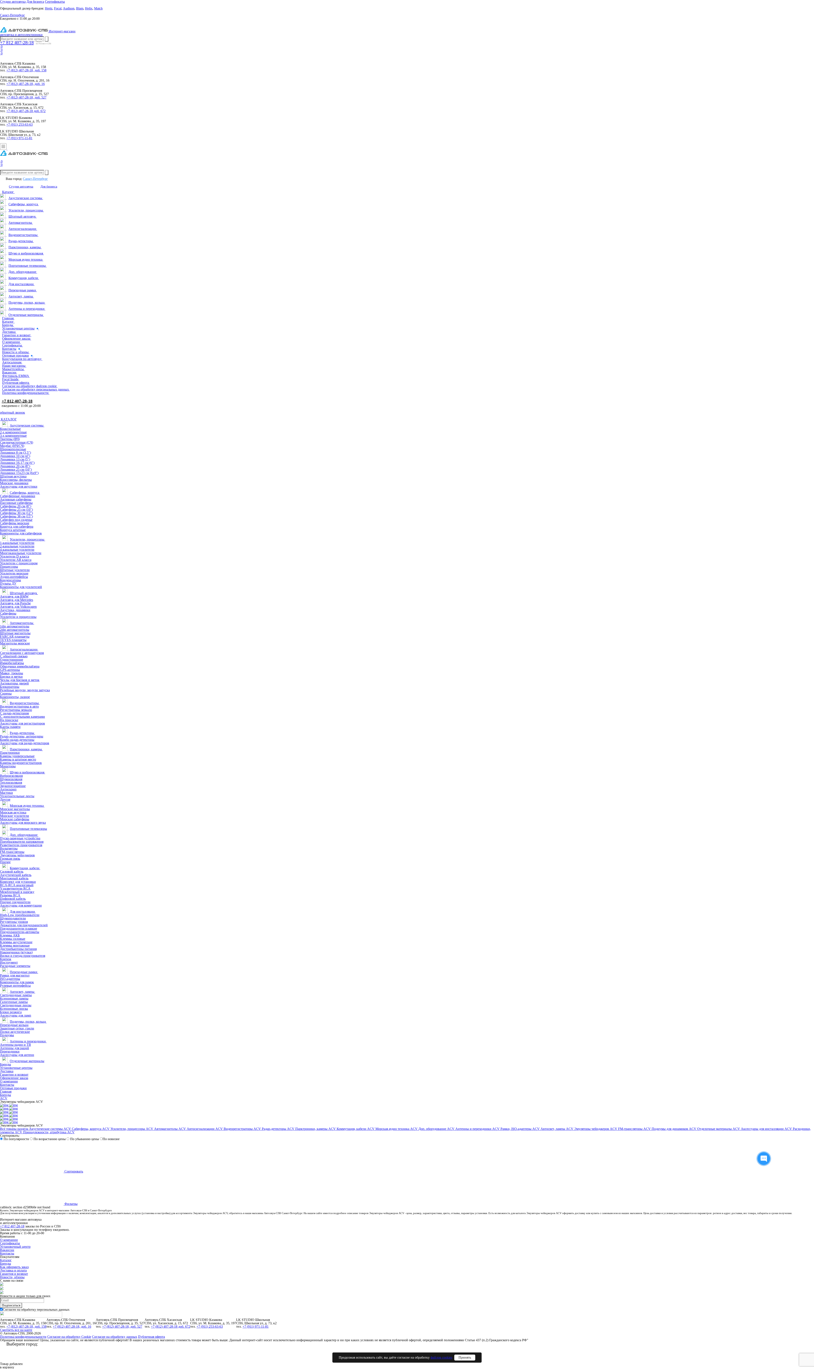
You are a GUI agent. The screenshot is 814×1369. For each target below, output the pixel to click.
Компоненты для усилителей (21, 587)
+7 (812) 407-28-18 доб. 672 (26, 111)
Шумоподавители (13, 918)
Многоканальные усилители (20, 553)
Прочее (5, 862)
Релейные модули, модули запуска (25, 690)
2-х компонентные (13, 432)
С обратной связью (14, 656)
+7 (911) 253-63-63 (19, 124)
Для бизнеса (48, 186)
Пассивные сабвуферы (16, 503)
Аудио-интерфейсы (14, 577)
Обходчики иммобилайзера (19, 666)
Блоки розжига (11, 1012)
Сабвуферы (8, 613)
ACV (3, 1098)
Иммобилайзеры (12, 663)
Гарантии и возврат (14, 1074)
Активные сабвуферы (15, 499)
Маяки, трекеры (11, 673)
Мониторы (8, 766)
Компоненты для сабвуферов (21, 533)
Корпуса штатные (13, 530)
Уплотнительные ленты (17, 796)
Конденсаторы (10, 580)
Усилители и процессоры (18, 617)
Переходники (10, 1051)
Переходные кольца (14, 1025)
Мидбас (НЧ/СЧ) (12, 446)
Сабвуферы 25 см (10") (16, 509)
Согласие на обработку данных (114, 1336)
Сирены (6, 693)
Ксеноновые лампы (14, 998)
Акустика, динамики (15, 610)
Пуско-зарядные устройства (20, 838)
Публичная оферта (151, 1336)
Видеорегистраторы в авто (19, 706)
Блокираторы (9, 687)
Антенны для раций (14, 1048)
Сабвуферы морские (14, 523)
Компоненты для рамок (17, 982)
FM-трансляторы (12, 852)
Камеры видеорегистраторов (21, 763)
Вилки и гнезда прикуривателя (22, 955)
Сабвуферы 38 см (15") (16, 516)
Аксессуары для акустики (18, 486)
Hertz (48, 8)
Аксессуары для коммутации (21, 905)
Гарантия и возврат (14, 1274)
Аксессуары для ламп (15, 1015)
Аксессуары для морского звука (23, 822)
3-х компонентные (13, 435)
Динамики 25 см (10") (16, 469)
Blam (79, 8)
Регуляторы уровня (14, 922)
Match (98, 8)
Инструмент (9, 962)
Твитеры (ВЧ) (10, 439)
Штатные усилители (15, 570)
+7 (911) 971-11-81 (19, 138)
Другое (5, 799)
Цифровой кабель (13, 898)
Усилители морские (14, 573)
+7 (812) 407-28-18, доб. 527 (26, 97)
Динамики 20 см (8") (15, 466)
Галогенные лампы (14, 1002)
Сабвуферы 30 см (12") (16, 513)
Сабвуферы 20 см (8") (15, 506)
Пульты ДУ (8, 583)
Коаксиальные (10, 429)
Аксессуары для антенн (17, 1055)
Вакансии (7, 1250)
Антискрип (8, 789)
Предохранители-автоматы (19, 932)
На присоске (9, 720)
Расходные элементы (15, 966)
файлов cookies (441, 1357)
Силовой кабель (11, 871)
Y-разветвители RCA (15, 888)
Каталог (6, 1260)
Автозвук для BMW (14, 596)
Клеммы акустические (16, 942)
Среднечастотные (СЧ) (16, 442)
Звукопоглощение (13, 786)
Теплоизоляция (11, 782)
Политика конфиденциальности (23, 1336)
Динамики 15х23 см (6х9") (19, 473)
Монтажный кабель (14, 878)
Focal (57, 8)
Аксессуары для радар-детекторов (24, 743)
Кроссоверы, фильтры (16, 479)
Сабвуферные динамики (17, 496)
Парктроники (10, 752)
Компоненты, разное (15, 697)
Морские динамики (14, 483)
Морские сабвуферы (14, 819)
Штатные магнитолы (15, 633)
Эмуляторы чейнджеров (17, 855)
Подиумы (7, 1035)
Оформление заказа (14, 1078)
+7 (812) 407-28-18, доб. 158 (26, 70)
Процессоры (9, 566)
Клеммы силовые (12, 938)
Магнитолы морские (15, 643)
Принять (465, 1357)
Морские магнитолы (15, 809)
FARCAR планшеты (14, 636)
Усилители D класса (14, 556)
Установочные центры (16, 1068)
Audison (68, 8)
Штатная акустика (13, 476)
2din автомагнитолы (14, 630)
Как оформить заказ (14, 1267)
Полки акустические (15, 1032)
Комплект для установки (18, 881)
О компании (9, 1081)
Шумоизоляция (11, 779)
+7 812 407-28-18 (17, 42)
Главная (5, 1091)
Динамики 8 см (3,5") (15, 452)
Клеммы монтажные (15, 945)
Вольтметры (9, 848)
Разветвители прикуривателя (21, 845)
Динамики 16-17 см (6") (17, 463)
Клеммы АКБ (10, 935)
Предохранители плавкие (18, 928)
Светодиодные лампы (16, 995)
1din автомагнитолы (14, 626)
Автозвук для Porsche (15, 603)
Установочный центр (15, 1246)
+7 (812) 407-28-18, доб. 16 (25, 84)
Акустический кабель (15, 875)
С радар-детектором (14, 713)
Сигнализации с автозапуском (22, 653)
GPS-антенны (10, 670)
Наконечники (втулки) (16, 952)
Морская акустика (13, 812)
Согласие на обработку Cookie (69, 1336)
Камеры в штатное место (18, 759)
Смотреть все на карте (16, 1330)
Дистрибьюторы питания (18, 949)
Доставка (6, 1071)
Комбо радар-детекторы (17, 740)
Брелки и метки (11, 676)
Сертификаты (10, 1243)
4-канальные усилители (17, 549)
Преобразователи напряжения (21, 841)
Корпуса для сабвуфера (16, 526)
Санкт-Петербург (35, 179)
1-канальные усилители (17, 543)
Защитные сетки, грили (17, 1028)
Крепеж (5, 959)
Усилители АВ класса (15, 560)
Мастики (6, 792)
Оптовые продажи (13, 1088)
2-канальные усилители (17, 546)
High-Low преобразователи (19, 915)
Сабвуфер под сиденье (16, 520)
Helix (88, 8)
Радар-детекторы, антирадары (21, 736)
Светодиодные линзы (15, 1005)
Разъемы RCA (10, 895)
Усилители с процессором (19, 563)
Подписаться (11, 1305)
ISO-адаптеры (10, 979)
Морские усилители (14, 816)
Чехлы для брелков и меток (19, 680)
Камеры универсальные (17, 756)
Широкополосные (13, 449)
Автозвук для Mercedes (16, 600)
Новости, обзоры (12, 1277)
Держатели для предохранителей (24, 925)
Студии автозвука (21, 186)
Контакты (7, 1085)
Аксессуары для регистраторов (22, 723)
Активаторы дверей (14, 683)
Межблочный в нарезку (17, 892)
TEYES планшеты (13, 640)
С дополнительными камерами (22, 716)
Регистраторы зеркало (16, 710)
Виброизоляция (11, 776)
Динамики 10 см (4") (15, 456)
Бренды (5, 1064)
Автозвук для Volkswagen (18, 606)
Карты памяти (10, 727)
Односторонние (11, 659)
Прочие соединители (15, 902)
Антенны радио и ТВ (15, 1044)
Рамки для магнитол (14, 975)
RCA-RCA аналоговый (16, 885)
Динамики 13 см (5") (15, 459)
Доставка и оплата (13, 1270)
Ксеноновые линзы (14, 1008)
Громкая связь (10, 858)
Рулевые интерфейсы (15, 985)
